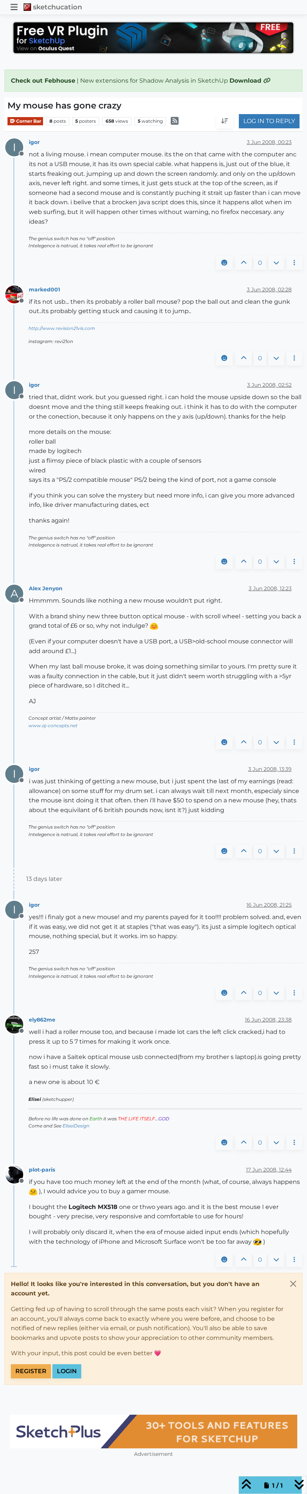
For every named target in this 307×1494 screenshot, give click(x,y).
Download (246, 80)
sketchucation (57, 7)
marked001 (44, 289)
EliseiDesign (76, 1126)
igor (34, 142)
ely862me (42, 1019)
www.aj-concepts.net (52, 725)
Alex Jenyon (46, 588)
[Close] (293, 1283)
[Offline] (17, 293)
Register (30, 1371)
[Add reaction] (224, 263)
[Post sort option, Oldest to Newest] (224, 121)
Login (67, 1371)
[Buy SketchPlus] (153, 1431)
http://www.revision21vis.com (61, 328)
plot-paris (42, 1169)
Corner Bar (28, 121)
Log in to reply (269, 121)
